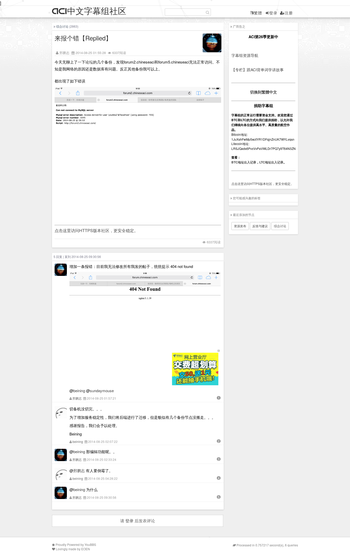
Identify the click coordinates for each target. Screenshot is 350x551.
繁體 (258, 12)
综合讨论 (62, 26)
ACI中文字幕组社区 (89, 11)
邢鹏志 (64, 52)
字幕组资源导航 (244, 55)
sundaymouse (102, 390)
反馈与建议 (260, 226)
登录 (273, 12)
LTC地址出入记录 (271, 162)
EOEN (85, 549)
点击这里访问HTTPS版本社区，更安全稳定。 (96, 230)
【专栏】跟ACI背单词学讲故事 (257, 69)
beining (79, 390)
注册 (289, 12)
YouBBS (90, 544)
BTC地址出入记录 (243, 162)
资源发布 (240, 226)
